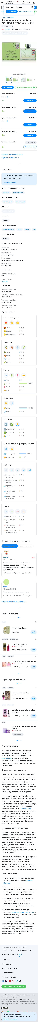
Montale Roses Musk (19, 644)
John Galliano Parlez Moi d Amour (24, 661)
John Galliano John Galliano (22, 693)
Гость (5, 587)
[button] (3, 79)
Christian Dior (26, 809)
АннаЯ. (5, 557)
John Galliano (6, 758)
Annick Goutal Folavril (19, 628)
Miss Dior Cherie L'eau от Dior (23, 912)
